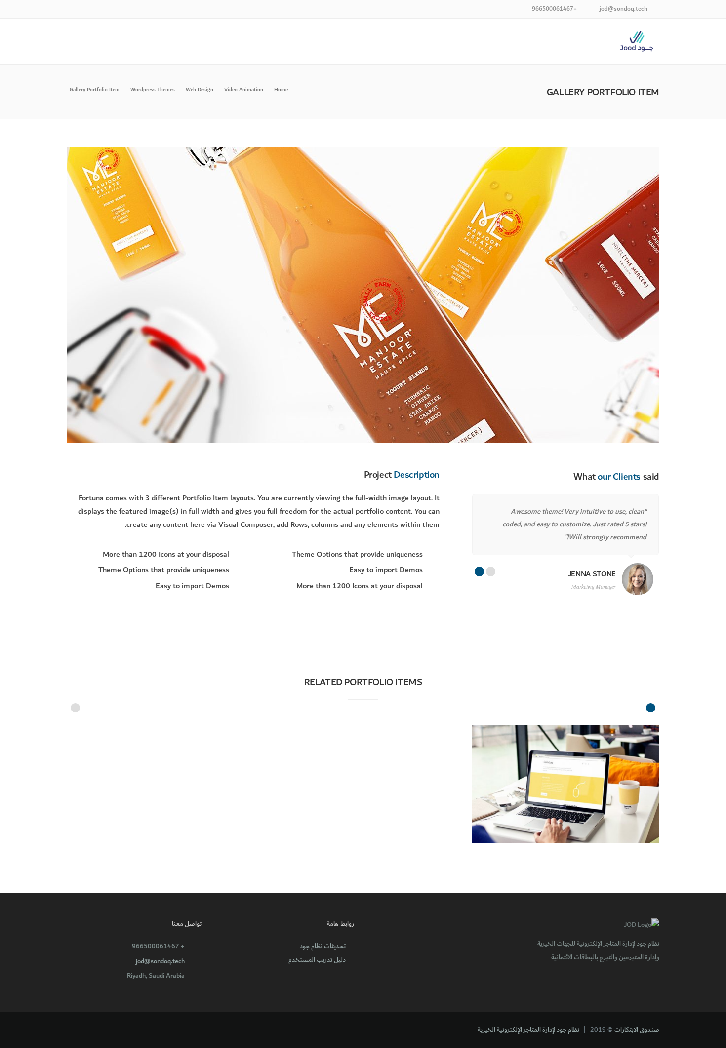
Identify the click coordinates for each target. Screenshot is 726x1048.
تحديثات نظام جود (323, 946)
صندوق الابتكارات (636, 1030)
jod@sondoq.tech (160, 961)
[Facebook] (97, 10)
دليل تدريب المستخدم (317, 960)
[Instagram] (73, 10)
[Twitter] (85, 10)
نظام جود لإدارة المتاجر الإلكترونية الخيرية (528, 1030)
